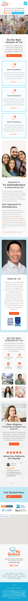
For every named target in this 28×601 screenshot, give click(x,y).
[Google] (10, 13)
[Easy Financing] (8, 363)
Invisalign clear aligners (13, 216)
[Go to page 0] (11, 483)
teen (22, 220)
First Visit (20, 357)
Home (6, 573)
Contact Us (23, 574)
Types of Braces (19, 367)
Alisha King (13, 463)
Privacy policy (11, 576)
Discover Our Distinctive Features (13, 232)
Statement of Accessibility (14, 578)
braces (11, 594)
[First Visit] (19, 355)
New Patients (19, 573)
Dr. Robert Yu (12, 591)
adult (3, 222)
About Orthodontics (7, 574)
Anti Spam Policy (21, 576)
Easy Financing (8, 367)
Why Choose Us (8, 358)
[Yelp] (8, 13)
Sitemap (5, 576)
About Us (12, 573)
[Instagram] (6, 13)
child (19, 220)
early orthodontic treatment (19, 592)
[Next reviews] (24, 471)
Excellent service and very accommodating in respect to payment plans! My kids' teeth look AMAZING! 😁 (14, 473)
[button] (25, 3)
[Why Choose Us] (8, 355)
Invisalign (16, 574)
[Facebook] (4, 13)
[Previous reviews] (3, 471)
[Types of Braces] (19, 363)
